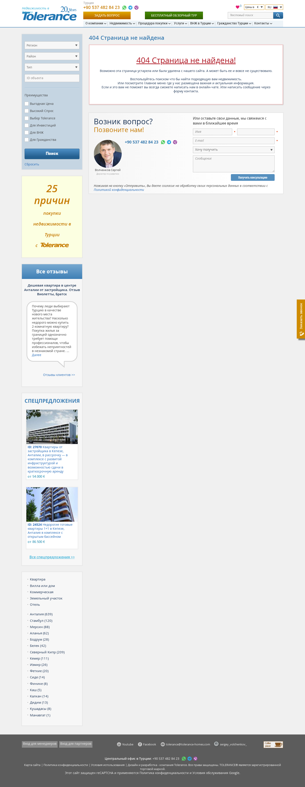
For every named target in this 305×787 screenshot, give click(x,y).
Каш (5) (35, 690)
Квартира (37, 579)
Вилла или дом (42, 585)
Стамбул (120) (41, 620)
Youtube (127, 744)
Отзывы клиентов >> (59, 375)
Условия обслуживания (210, 773)
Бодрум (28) (39, 639)
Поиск (52, 153)
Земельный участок (46, 598)
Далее (36, 355)
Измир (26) (38, 664)
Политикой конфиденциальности (119, 190)
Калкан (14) (39, 696)
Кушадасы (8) (40, 708)
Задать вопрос (107, 15)
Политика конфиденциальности (66, 765)
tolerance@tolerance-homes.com (188, 744)
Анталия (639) (41, 614)
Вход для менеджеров (39, 743)
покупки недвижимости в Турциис (52, 218)
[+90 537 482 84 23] (124, 7)
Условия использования (108, 765)
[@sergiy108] (130, 7)
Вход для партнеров (75, 743)
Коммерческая (41, 592)
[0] (237, 8)
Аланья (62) (39, 633)
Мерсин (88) (40, 627)
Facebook (149, 744)
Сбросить (32, 164)
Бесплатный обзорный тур (174, 15)
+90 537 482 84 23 (102, 7)
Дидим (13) (39, 702)
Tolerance (180, 765)
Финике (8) (39, 683)
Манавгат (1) (40, 715)
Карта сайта (32, 765)
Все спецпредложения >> (52, 557)
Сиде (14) (37, 677)
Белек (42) (38, 645)
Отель (35, 604)
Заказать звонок (301, 316)
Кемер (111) (39, 658)
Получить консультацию (252, 177)
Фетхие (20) (39, 671)
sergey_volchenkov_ (233, 744)
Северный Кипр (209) (47, 652)
